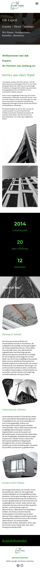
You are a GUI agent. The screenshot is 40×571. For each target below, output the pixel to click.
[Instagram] (18, 565)
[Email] (21, 565)
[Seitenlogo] (17, 5)
